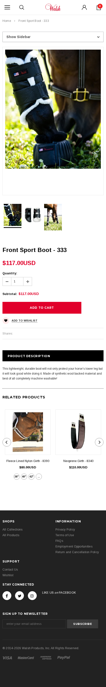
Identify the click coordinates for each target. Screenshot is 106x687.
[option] (53, 109)
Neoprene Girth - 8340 (78, 461)
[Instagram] (32, 595)
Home (6, 21)
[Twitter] (19, 595)
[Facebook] (6, 595)
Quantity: (9, 273)
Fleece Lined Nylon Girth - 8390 (27, 461)
